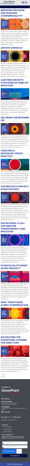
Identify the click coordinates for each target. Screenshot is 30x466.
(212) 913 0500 (10, 417)
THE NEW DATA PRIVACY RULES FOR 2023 (15, 188)
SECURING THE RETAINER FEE (15, 119)
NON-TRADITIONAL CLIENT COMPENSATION (14, 304)
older (3, 374)
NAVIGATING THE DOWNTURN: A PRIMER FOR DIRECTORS (14, 339)
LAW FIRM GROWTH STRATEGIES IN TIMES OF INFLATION (14, 82)
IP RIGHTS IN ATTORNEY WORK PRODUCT (14, 267)
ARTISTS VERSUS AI (11, 47)
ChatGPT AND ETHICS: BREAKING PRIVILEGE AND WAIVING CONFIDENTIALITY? (13, 11)
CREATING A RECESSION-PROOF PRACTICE (12, 153)
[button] (28, 7)
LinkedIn (7, 412)
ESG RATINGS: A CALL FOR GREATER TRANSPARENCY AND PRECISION (13, 227)
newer (3, 376)
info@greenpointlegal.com (9, 420)
